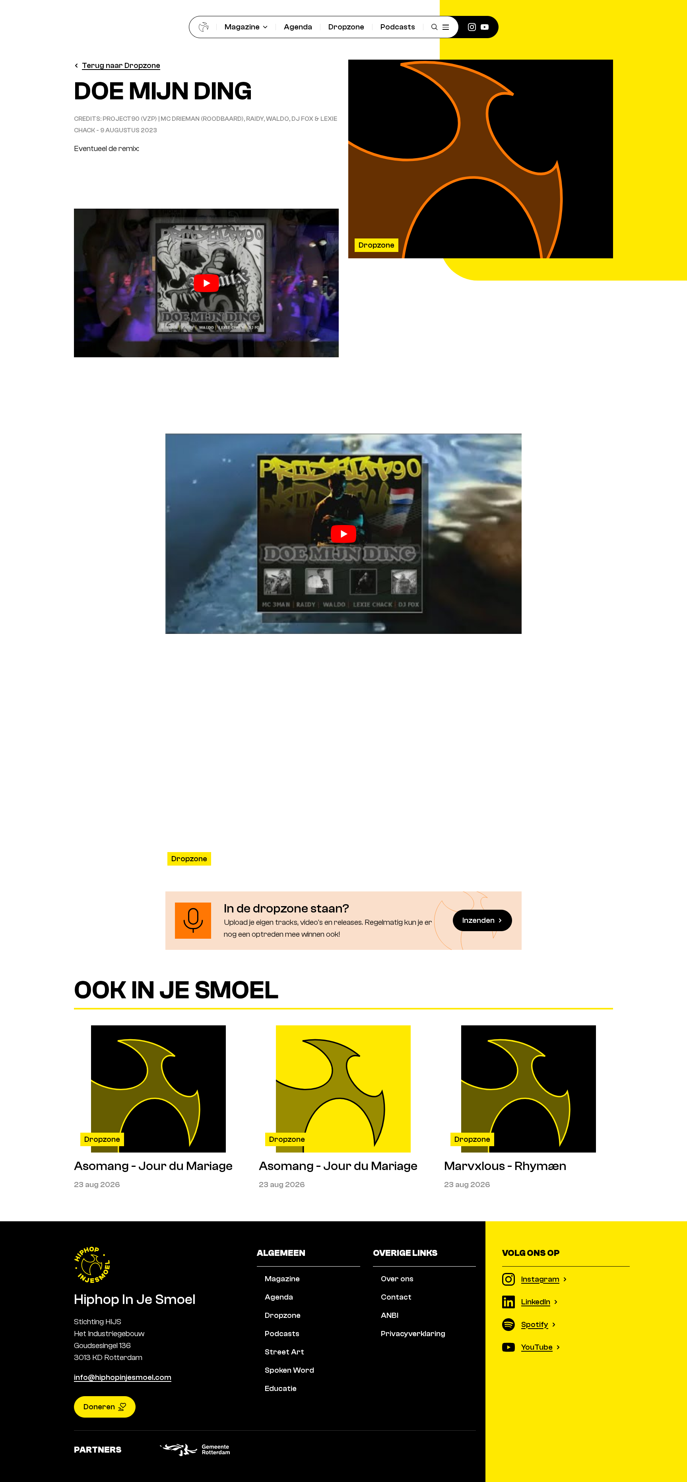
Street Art (284, 1351)
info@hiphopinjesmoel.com (122, 1377)
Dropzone (346, 26)
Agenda (298, 26)
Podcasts (397, 26)
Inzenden (478, 920)
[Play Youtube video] (206, 283)
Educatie (281, 1388)
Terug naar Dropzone (121, 65)
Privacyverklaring (413, 1333)
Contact (396, 1297)
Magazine (242, 26)
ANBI (389, 1315)
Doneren (99, 1406)
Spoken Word (289, 1370)
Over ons (397, 1278)
